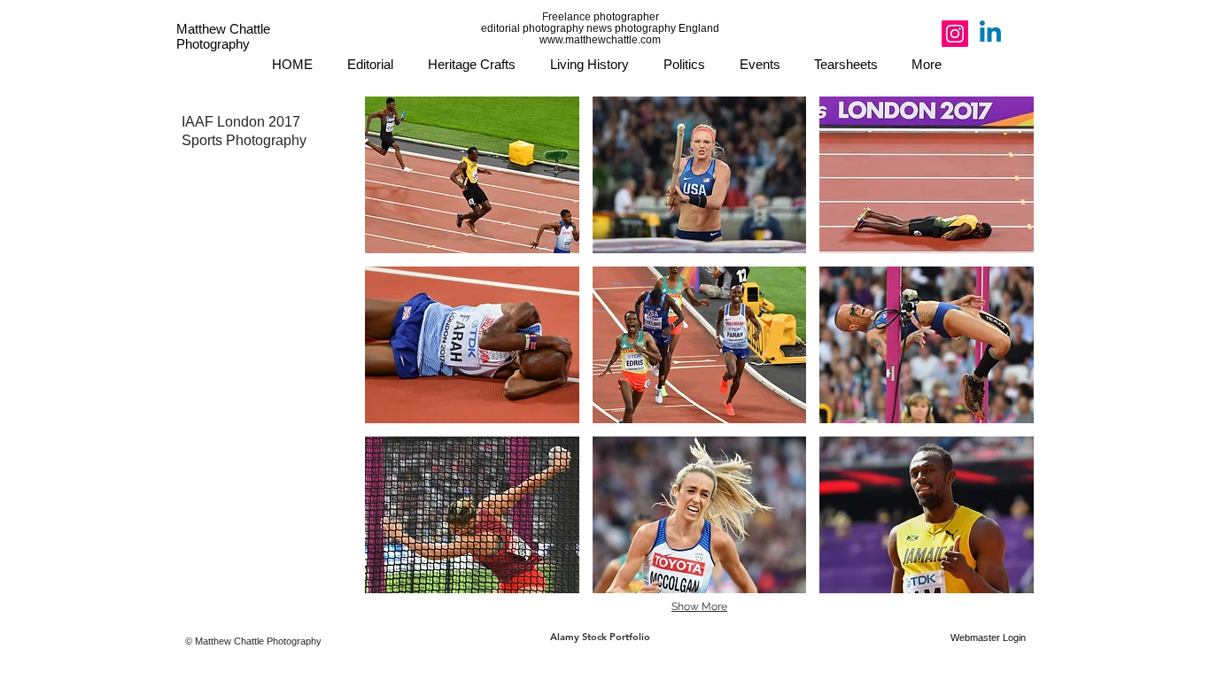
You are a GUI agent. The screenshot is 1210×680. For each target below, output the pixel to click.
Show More (699, 606)
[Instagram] (955, 33)
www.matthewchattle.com (600, 40)
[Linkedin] (990, 33)
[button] (472, 175)
